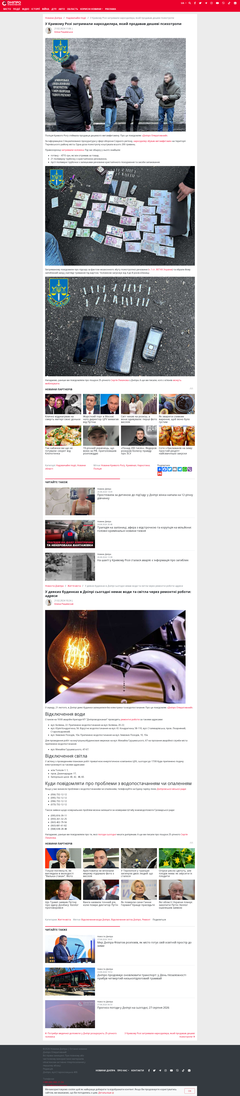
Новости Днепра (54, 585)
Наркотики (143, 465)
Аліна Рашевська (63, 31)
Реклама (110, 9)
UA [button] (183, 3)
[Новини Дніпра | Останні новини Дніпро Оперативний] (11, 3)
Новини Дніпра (53, 17)
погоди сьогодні (107, 834)
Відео (25, 9)
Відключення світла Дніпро (126, 919)
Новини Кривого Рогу (113, 465)
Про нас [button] (122, 1070)
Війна (45, 9)
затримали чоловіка (73, 149)
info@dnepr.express (56, 1085)
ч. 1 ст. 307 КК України (160, 269)
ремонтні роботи (130, 719)
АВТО (62, 9)
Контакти (137, 1070)
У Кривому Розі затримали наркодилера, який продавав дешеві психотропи (160, 1035)
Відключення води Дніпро (95, 919)
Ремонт (146, 919)
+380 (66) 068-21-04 (53, 1082)
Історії (35, 9)
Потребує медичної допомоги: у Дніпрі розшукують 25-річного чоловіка (81, 1035)
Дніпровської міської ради (171, 788)
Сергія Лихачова (120, 380)
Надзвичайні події (76, 17)
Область (72, 9)
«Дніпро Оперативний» (155, 135)
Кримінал (131, 465)
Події (16, 9)
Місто (7, 9)
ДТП (53, 9)
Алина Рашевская (63, 603)
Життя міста (74, 585)
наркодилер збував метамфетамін (152, 141)
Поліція (97, 468)
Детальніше (104, 1092)
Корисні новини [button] (90, 9)
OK (189, 1091)
